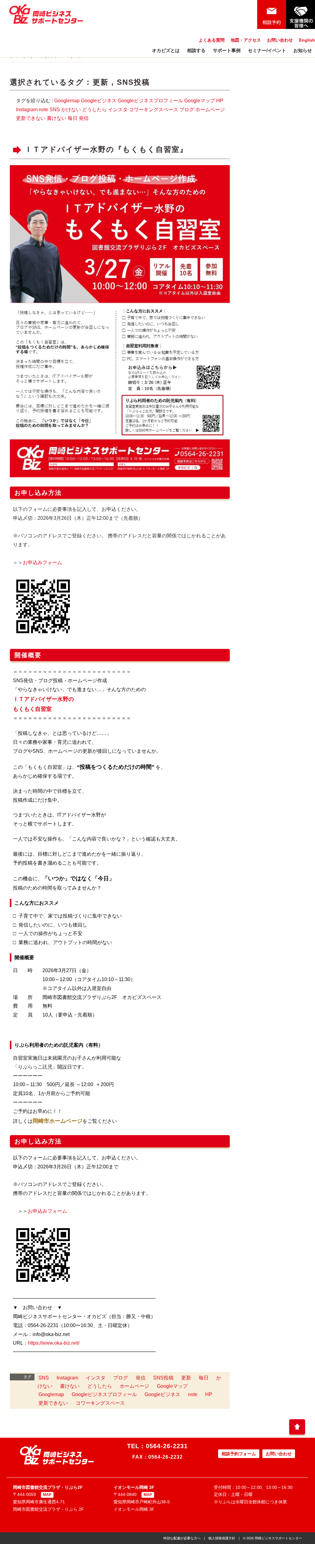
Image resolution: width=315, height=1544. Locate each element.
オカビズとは (166, 50)
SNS (55, 109)
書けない (56, 118)
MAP (47, 1495)
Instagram (27, 109)
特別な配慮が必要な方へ (182, 1538)
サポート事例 (227, 50)
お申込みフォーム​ (42, 562)
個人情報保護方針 (221, 1538)
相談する (196, 50)
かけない (71, 109)
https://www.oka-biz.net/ (53, 1343)
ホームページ (210, 109)
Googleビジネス (99, 100)
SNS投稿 (133, 82)
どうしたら (94, 109)
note (43, 109)
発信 (84, 118)
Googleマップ (199, 100)
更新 (101, 82)
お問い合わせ (280, 40)
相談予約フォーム (238, 1453)
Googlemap (67, 100)
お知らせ (302, 50)
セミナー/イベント (267, 50)
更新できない (31, 118)
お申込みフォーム (47, 1211)
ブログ (186, 109)
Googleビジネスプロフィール (150, 100)
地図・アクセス (246, 40)
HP (219, 100)
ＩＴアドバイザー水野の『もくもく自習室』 (106, 149)
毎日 (73, 118)
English (307, 40)
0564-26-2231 (167, 1446)
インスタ (118, 109)
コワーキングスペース (153, 109)
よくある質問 (212, 40)
